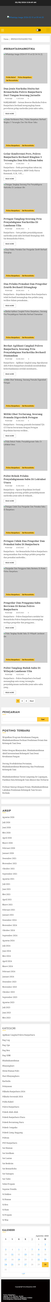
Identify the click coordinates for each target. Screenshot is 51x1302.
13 (25, 1254)
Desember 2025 (9, 858)
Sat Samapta (8, 1173)
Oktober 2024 (8, 930)
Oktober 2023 (8, 992)
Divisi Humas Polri (10, 1071)
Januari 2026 (8, 853)
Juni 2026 (6, 827)
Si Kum (5, 1209)
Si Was (5, 1220)
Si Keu (5, 1204)
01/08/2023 (20, 421)
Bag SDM (6, 1055)
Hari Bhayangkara (10, 1076)
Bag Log (6, 1040)
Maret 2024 (7, 966)
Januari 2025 (8, 915)
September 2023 (9, 997)
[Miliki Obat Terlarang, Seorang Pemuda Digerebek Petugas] (25, 393)
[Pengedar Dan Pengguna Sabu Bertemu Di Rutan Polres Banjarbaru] (25, 582)
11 (12, 1254)
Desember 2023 (9, 981)
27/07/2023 (20, 548)
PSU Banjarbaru (9, 1143)
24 (6, 1264)
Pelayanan (7, 1086)
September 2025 (9, 874)
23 (45, 1259)
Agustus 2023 (8, 1002)
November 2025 (9, 863)
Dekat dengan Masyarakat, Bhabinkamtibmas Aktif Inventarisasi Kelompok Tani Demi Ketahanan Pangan (23, 753)
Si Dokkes (6, 1194)
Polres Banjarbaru (24, 77)
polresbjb (8, 99)
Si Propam (7, 1215)
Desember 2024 (9, 920)
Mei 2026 (6, 832)
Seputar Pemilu (9, 1189)
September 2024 (9, 935)
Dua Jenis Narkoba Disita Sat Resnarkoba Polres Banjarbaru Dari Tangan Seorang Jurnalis (23, 92)
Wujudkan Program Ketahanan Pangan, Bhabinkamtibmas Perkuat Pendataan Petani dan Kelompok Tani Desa (24, 740)
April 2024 (7, 961)
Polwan (5, 1137)
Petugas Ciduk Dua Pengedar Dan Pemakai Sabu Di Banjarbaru (24, 542)
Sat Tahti (6, 1179)
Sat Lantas (7, 1158)
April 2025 (7, 899)
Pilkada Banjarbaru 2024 (13, 1091)
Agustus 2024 (8, 940)
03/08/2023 (20, 359)
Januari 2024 (8, 976)
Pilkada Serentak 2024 (12, 1096)
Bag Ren (6, 1050)
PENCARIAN (11, 712)
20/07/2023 (20, 613)
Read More (9, 114)
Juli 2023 (6, 1007)
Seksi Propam (8, 1184)
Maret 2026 (7, 843)
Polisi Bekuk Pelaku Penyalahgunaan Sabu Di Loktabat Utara (25, 479)
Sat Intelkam (8, 1153)
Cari (42, 719)
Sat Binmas (7, 1148)
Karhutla (6, 1081)
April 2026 (7, 838)
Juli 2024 (6, 945)
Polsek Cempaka (9, 1127)
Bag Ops (6, 1045)
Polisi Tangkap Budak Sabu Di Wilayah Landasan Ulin (22, 669)
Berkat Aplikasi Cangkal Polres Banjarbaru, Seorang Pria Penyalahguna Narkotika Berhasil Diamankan (25, 350)
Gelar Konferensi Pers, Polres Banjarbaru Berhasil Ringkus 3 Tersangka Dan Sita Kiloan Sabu (23, 157)
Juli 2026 (6, 822)
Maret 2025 (7, 904)
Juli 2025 (6, 884)
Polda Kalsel (11, 77)
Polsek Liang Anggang (12, 1132)
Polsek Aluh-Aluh (10, 1112)
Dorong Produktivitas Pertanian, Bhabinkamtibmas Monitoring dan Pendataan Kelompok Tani (23, 766)
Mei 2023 (6, 1017)
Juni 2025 (6, 889)
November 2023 (9, 987)
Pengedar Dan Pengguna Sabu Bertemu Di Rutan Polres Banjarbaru (22, 606)
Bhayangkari (8, 1066)
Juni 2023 (6, 1012)
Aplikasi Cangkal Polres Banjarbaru (18, 1035)
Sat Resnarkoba (12, 80)
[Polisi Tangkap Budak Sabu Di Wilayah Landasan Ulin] (25, 647)
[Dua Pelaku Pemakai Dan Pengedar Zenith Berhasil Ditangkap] (25, 263)
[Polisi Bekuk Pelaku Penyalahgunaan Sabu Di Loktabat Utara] (25, 455)
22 (39, 1259)
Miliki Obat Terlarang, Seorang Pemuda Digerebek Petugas (23, 415)
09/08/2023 (20, 229)
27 (25, 1264)
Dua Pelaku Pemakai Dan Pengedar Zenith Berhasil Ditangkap (25, 285)
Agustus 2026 (8, 817)
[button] (2, 30)
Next (32, 701)
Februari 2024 (8, 971)
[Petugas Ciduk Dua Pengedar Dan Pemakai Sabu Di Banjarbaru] (25, 520)
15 (39, 1254)
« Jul (23, 1273)
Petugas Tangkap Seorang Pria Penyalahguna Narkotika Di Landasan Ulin (23, 222)
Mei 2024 (6, 956)
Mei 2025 (6, 894)
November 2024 (9, 925)
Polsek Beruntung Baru (13, 1122)
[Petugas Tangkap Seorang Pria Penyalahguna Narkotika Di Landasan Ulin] (25, 198)
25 (12, 1264)
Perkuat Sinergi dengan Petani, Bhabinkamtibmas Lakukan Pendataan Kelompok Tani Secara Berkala (25, 790)
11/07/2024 (20, 99)
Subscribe (48, 30)
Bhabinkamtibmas (10, 1060)
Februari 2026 (8, 848)
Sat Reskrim (7, 1163)
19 (19, 1259)
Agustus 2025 (8, 879)
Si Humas (6, 1199)
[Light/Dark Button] (38, 30)
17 (6, 1259)
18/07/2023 (20, 675)
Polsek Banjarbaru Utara (13, 1117)
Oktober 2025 (8, 868)
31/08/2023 (20, 164)
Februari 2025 (8, 909)
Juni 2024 (6, 951)
